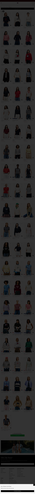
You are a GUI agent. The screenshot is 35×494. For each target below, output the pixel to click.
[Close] (34, 485)
